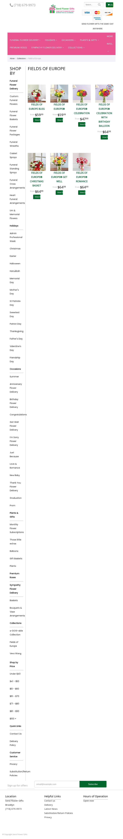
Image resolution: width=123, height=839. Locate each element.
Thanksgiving (16, 331)
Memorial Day (15, 280)
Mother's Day (14, 291)
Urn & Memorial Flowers (15, 214)
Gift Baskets (16, 558)
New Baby (15, 475)
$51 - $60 (14, 688)
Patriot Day (15, 323)
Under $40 (15, 673)
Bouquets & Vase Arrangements (16, 611)
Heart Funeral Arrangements (16, 199)
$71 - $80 (14, 703)
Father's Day (16, 338)
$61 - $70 (14, 696)
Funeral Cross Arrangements (16, 184)
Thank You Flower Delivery (15, 486)
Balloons (14, 551)
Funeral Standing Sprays (14, 168)
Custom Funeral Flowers (14, 100)
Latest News (51, 808)
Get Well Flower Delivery (14, 426)
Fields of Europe (14, 644)
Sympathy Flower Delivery (46, 47)
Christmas (15, 248)
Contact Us (16, 733)
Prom (12, 505)
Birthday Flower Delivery (14, 403)
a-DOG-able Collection (16, 632)
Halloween (15, 263)
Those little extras (15, 541)
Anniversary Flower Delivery (16, 388)
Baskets (14, 600)
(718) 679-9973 (24, 5)
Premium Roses (18, 47)
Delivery (48, 804)
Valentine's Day (15, 348)
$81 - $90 (14, 711)
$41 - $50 (14, 681)
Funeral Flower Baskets (14, 115)
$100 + (13, 718)
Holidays (50, 40)
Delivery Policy (14, 743)
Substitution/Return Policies (16, 773)
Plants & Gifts (88, 40)
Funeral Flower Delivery (24, 40)
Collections (75, 47)
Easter (13, 256)
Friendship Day (15, 359)
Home (12, 58)
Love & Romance (15, 465)
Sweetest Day (15, 314)
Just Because (14, 454)
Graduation (16, 497)
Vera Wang (15, 653)
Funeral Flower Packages (15, 130)
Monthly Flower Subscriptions (16, 528)
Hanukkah (15, 271)
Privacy (13, 764)
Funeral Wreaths (14, 144)
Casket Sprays (13, 155)
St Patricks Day (15, 303)
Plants (13, 566)
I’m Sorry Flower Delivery (14, 441)
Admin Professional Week (16, 237)
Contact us (49, 800)
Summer (14, 376)
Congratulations (16, 414)
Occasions (68, 40)
